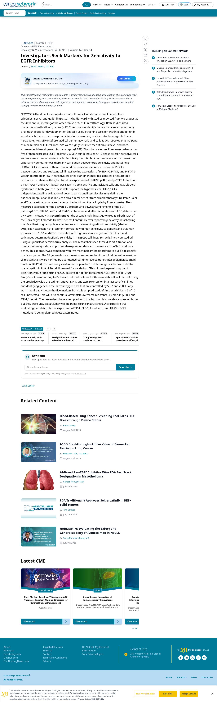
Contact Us (207, 677)
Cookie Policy (97, 699)
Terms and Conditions (55, 657)
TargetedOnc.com (53, 647)
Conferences (121, 4)
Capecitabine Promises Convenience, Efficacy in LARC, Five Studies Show (127, 339)
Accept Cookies (189, 693)
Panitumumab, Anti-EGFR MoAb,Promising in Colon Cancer (32, 339)
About (7, 647)
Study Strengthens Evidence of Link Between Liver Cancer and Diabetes (94, 339)
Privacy (47, 661)
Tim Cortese (69, 509)
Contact (47, 654)
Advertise (9, 650)
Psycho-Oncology (47, 13)
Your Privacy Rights (92, 654)
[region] (108, 694)
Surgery (111, 13)
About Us (182, 677)
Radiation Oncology (98, 13)
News (95, 4)
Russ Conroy (69, 425)
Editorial (47, 650)
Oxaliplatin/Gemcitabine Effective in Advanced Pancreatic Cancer (64, 339)
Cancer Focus (12, 12)
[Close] (212, 693)
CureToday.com (12, 654)
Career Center (82, 13)
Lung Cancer (28, 385)
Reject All (168, 693)
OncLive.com (11, 657)
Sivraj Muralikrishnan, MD (76, 538)
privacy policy (80, 373)
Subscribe (124, 367)
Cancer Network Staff (73, 481)
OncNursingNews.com (16, 661)
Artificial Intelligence (64, 13)
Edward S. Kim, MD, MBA (75, 453)
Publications (136, 4)
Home (169, 677)
